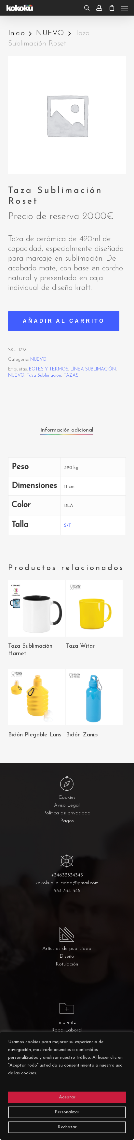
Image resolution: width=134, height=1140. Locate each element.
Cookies (67, 797)
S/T (67, 525)
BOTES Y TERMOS (48, 369)
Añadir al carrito (64, 321)
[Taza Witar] (94, 608)
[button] (124, 8)
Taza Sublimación (44, 375)
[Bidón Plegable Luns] (36, 697)
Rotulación (67, 964)
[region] (67, 1085)
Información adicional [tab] (66, 430)
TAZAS (70, 375)
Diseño (67, 956)
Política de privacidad (66, 813)
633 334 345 (66, 890)
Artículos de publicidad (66, 948)
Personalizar (67, 1112)
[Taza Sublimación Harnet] (36, 608)
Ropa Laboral (66, 1030)
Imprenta (66, 1022)
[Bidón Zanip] (94, 697)
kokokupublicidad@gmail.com (67, 883)
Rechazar (67, 1127)
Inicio (16, 33)
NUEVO (50, 33)
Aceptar (67, 1097)
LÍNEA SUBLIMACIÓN (93, 369)
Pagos (67, 821)
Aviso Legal (67, 805)
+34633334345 (67, 875)
